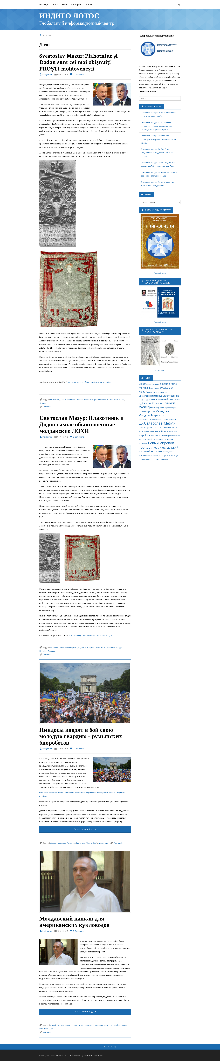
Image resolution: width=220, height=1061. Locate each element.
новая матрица (162, 439)
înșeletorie (54, 399)
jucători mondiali (67, 399)
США (95, 843)
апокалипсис (149, 432)
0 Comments (78, 74)
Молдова (62, 843)
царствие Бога (162, 459)
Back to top (110, 1046)
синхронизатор (153, 455)
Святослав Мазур (114, 647)
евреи (174, 432)
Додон (42, 403)
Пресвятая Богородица (149, 419)
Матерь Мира (149, 412)
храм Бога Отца (149, 459)
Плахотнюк (100, 647)
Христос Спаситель (163, 427)
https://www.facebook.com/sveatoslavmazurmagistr (89, 382)
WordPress (89, 1055)
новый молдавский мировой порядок (158, 449)
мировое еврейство (147, 439)
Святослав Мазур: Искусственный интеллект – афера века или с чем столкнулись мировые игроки (156, 126)
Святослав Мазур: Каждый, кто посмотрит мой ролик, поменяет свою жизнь (158, 139)
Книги (64, 4)
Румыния (71, 843)
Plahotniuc (88, 399)
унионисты (103, 843)
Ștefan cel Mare (101, 399)
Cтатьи (55, 4)
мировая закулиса (173, 436)
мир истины (158, 435)
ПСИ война (115, 1025)
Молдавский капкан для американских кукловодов (74, 921)
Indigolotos (47, 74)
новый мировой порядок (156, 445)
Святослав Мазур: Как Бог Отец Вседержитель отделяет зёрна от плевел (157, 152)
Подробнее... (160, 273)
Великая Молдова (152, 403)
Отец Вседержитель (166, 416)
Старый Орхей (145, 427)
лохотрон (89, 647)
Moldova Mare (153, 384)
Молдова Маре (102, 1025)
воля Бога (161, 431)
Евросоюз (89, 1025)
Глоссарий (76, 4)
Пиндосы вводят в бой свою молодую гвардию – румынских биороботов (80, 736)
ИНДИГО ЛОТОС (69, 15)
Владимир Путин (69, 1025)
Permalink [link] (47, 406)
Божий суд (55, 1025)
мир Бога (144, 435)
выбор (169, 432)
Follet (100, 1055)
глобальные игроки (68, 647)
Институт (43, 4)
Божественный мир (162, 399)
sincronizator (154, 388)
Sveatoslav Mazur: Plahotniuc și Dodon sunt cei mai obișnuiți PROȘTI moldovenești (78, 62)
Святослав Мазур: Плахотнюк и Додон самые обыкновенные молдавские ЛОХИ (81, 424)
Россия (124, 1025)
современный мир (168, 456)
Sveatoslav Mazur (116, 399)
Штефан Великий (47, 651)
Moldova (79, 399)
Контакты (89, 4)
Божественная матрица (150, 395)
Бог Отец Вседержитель (157, 392)
